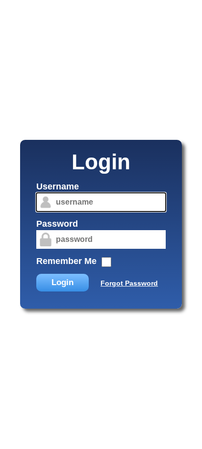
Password (57, 224)
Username (57, 186)
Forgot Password (129, 283)
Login (62, 282)
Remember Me (66, 261)
